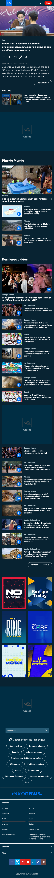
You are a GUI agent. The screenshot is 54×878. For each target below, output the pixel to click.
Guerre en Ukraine (37, 746)
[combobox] (27, 730)
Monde (5, 196)
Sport (26, 334)
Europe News (8, 295)
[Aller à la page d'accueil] (9, 3)
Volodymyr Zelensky (14, 776)
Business (5, 813)
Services (5, 847)
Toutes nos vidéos (39, 565)
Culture (31, 824)
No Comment (30, 305)
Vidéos (5, 829)
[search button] (46, 730)
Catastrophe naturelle (39, 776)
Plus (4, 853)
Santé (31, 819)
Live (48, 3)
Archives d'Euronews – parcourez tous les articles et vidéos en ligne (39, 836)
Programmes (34, 829)
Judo (27, 782)
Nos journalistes (8, 834)
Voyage (5, 824)
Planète (32, 813)
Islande (15, 752)
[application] (27, 21)
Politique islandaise (36, 764)
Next (4, 819)
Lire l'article (42, 83)
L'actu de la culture (32, 520)
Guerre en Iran (15, 746)
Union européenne (34, 752)
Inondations (33, 770)
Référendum (15, 764)
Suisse (18, 770)
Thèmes (5, 802)
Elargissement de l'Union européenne (27, 758)
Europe (5, 808)
